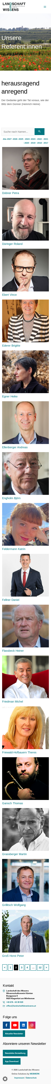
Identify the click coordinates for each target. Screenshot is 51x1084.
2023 (33, 139)
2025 (21, 139)
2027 (9, 139)
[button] (5, 1079)
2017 (46, 143)
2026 (15, 139)
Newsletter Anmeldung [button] (15, 1053)
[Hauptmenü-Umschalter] (45, 6)
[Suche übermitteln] (39, 131)
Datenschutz (31, 1078)
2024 (27, 139)
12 (40, 967)
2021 (46, 139)
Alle (5, 139)
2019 (33, 143)
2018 (39, 143)
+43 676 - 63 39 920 (14, 1002)
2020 (27, 143)
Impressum (19, 1078)
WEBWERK (35, 1074)
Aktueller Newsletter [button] (14, 1033)
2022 (39, 139)
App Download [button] (11, 1061)
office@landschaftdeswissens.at (21, 1006)
